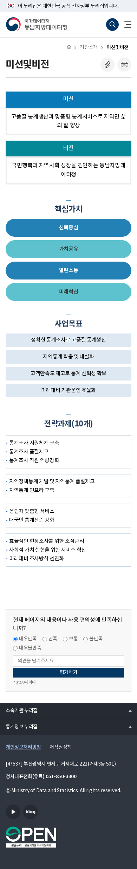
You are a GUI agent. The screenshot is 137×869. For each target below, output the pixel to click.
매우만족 (28, 639)
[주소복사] (107, 65)
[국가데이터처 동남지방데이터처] (36, 24)
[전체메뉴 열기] (125, 24)
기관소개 (88, 47)
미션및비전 (117, 47)
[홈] (69, 46)
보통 (73, 639)
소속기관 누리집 (19, 710)
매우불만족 (30, 648)
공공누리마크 (31, 837)
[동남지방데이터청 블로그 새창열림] (30, 811)
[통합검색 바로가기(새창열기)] (112, 24)
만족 (52, 639)
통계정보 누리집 (19, 726)
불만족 (96, 639)
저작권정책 (61, 747)
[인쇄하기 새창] (124, 65)
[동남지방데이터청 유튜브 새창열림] (13, 811)
